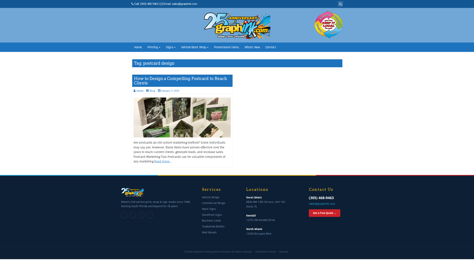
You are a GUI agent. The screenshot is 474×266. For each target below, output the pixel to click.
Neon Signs (209, 209)
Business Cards (211, 220)
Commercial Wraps (213, 203)
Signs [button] (169, 47)
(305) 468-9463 (321, 197)
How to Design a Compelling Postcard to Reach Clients (180, 80)
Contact (271, 47)
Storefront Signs (212, 214)
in (133, 215)
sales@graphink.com (184, 4)
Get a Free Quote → (324, 213)
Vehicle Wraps (210, 197)
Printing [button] (152, 47)
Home (138, 47)
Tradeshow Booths (213, 226)
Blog (152, 90)
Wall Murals (209, 232)
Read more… (162, 161)
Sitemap (283, 251)
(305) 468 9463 (149, 4)
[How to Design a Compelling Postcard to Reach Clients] (182, 117)
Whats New (252, 47)
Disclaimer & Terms (265, 251)
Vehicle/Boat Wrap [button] (193, 47)
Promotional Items (226, 47)
